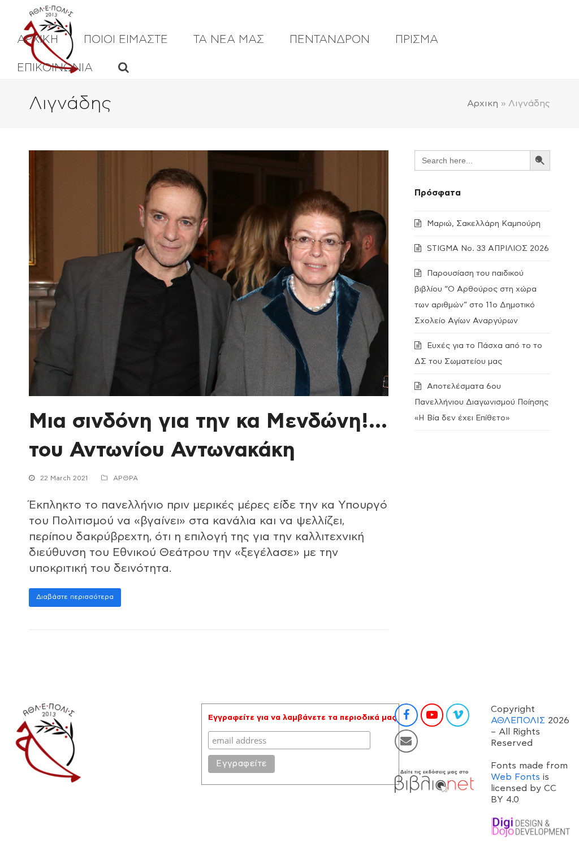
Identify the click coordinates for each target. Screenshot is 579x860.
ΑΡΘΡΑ (125, 478)
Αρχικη (482, 103)
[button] (123, 68)
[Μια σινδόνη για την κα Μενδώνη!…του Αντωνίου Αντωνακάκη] (208, 272)
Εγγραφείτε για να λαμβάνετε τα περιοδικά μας (302, 718)
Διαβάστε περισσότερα (75, 596)
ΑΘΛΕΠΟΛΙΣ (518, 720)
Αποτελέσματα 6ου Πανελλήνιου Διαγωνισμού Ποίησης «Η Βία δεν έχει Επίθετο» (481, 402)
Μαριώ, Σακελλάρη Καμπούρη (484, 224)
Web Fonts (515, 776)
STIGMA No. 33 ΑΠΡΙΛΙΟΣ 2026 (488, 249)
